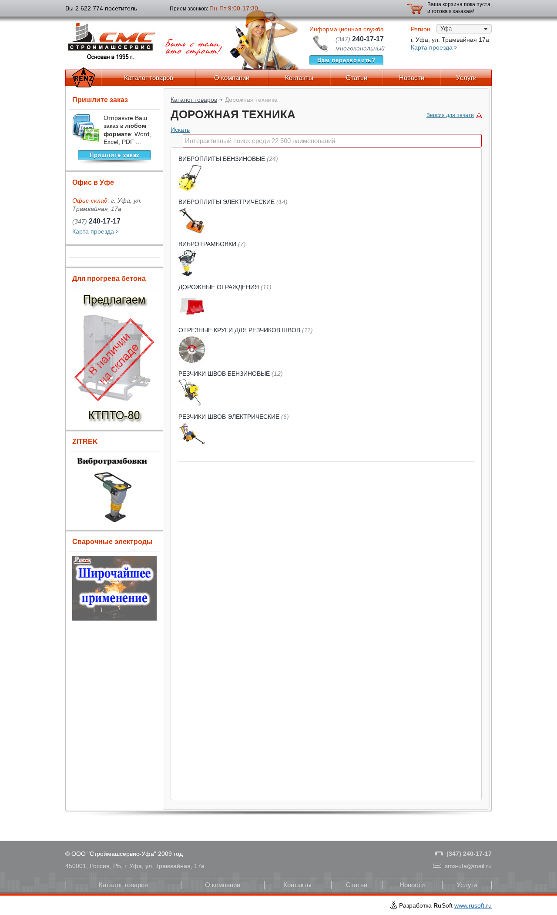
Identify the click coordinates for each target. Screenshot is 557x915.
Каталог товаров (148, 77)
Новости (411, 77)
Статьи (356, 77)
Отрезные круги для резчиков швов (245, 330)
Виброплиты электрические (233, 201)
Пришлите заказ (115, 155)
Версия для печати (450, 115)
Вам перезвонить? (346, 60)
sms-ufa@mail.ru (468, 865)
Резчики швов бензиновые (230, 373)
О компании (231, 77)
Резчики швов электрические (233, 416)
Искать (180, 129)
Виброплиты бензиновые (228, 158)
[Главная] (83, 78)
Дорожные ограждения (225, 287)
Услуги (466, 77)
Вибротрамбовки (212, 243)
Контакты (299, 77)
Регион (420, 29)
